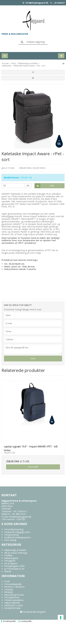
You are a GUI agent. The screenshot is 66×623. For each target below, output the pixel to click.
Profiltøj (8, 555)
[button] (33, 72)
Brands (7, 571)
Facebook (27, 611)
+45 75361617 (59, 3)
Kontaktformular (12, 608)
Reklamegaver (11, 558)
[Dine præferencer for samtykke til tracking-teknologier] (61, 618)
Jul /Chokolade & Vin (14, 568)
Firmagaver (10, 560)
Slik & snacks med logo (15, 552)
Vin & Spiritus (10, 563)
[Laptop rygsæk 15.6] (33, 412)
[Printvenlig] (63, 63)
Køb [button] (52, 185)
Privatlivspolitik (9, 621)
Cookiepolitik (26, 621)
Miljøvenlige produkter (15, 550)
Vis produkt (33, 467)
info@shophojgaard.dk (36, 3)
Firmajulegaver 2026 (14, 566)
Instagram (40, 611)
